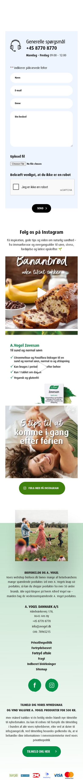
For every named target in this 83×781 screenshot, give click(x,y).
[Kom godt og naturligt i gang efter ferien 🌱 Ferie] (41, 442)
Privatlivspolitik (41, 642)
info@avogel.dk (41, 626)
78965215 (44, 631)
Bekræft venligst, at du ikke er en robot (40, 174)
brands (14, 591)
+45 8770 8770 (41, 47)
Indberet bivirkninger (41, 663)
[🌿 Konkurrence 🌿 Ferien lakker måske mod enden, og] (41, 367)
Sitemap (41, 668)
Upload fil (17, 155)
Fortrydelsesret (41, 647)
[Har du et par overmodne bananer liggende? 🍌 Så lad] (41, 292)
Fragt (41, 658)
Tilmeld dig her (38, 750)
